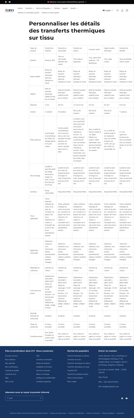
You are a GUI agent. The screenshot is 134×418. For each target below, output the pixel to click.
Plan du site (9, 381)
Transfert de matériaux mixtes (77, 374)
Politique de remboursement (58, 413)
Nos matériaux (10, 359)
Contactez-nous (10, 374)
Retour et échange (42, 374)
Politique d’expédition (108, 413)
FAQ (37, 356)
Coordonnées (120, 413)
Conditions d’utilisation (93, 413)
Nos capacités (10, 363)
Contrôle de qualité (12, 370)
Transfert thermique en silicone (78, 356)
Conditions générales (43, 381)
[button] (29, 8)
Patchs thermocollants (75, 378)
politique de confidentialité (45, 378)
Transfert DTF (72, 370)
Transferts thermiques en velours (78, 363)
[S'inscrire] (40, 398)
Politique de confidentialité (76, 413)
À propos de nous (11, 356)
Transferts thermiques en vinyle (78, 367)
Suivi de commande (43, 370)
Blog (6, 378)
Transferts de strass (74, 359)
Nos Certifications (11, 367)
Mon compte (71, 381)
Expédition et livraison (44, 367)
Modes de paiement (43, 363)
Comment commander (44, 359)
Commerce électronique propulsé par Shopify (35, 413)
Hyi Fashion (18, 413)
